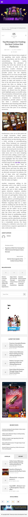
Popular (7, 456)
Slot (8, 28)
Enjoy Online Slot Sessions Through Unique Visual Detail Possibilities (16, 371)
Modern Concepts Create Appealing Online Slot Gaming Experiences (5, 281)
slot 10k (17, 162)
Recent (21, 456)
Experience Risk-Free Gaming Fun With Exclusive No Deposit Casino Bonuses (14, 250)
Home (4, 28)
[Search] (24, 294)
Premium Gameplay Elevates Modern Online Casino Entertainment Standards (17, 345)
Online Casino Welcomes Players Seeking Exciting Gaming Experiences (16, 353)
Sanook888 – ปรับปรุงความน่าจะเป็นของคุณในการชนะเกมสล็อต (17, 487)
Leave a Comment (17, 49)
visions (8, 49)
